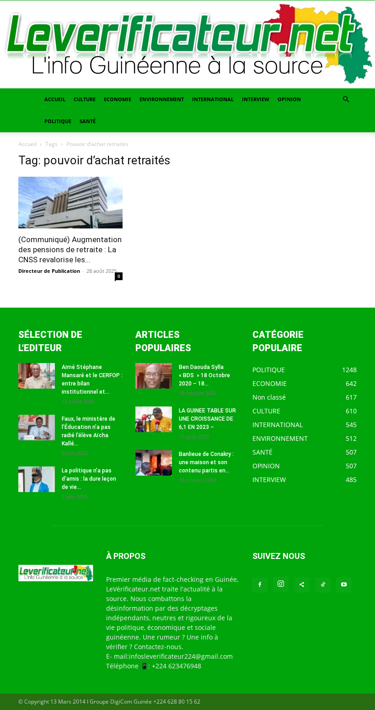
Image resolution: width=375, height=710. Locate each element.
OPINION (289, 99)
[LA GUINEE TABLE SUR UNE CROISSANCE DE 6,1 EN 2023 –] (153, 419)
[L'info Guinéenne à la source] (187, 44)
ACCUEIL (54, 99)
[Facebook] (259, 585)
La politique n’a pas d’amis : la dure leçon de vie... (89, 478)
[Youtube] (344, 585)
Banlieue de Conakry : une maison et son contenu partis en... (206, 462)
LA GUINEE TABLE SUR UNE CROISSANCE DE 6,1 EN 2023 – (207, 418)
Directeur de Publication (49, 270)
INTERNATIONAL (213, 99)
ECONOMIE (117, 99)
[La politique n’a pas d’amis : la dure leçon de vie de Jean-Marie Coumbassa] (36, 479)
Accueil (27, 144)
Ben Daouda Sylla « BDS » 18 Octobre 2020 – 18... (204, 375)
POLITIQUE (57, 121)
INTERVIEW (255, 99)
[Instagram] (280, 584)
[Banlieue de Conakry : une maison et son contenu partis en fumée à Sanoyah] (153, 463)
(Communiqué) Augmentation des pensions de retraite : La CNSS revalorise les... (70, 249)
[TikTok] (323, 585)
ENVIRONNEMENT (161, 99)
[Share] (302, 585)
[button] (346, 99)
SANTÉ (88, 121)
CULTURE (85, 99)
